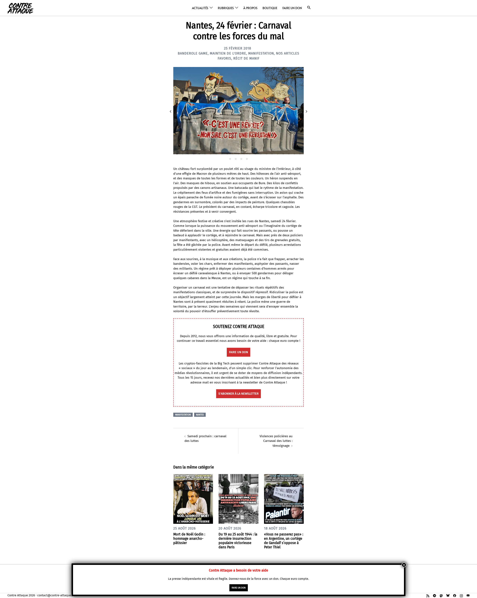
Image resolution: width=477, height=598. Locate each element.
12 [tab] (238, 154)
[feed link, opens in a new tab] (427, 595)
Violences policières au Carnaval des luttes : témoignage (276, 441)
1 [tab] (177, 154)
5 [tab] (199, 154)
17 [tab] (266, 154)
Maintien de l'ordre (228, 53)
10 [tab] (227, 154)
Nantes (200, 414)
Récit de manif (246, 58)
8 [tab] (216, 154)
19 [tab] (277, 154)
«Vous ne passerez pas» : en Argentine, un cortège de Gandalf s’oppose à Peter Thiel (283, 540)
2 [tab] (182, 154)
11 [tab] (233, 154)
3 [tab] (188, 154)
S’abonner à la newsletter (238, 393)
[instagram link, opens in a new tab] (461, 595)
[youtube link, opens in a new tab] (468, 595)
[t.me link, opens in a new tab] (434, 595)
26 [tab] (241, 159)
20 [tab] (283, 154)
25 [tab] (236, 159)
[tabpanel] (238, 110)
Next (306, 111)
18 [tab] (272, 154)
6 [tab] (205, 154)
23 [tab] (300, 154)
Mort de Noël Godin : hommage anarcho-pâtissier (189, 538)
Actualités (200, 8)
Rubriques (226, 8)
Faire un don (292, 8)
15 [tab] (255, 154)
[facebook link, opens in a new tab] (454, 595)
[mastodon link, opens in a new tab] (441, 595)
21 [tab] (289, 154)
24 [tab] (230, 159)
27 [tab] (247, 159)
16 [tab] (261, 154)
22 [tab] (294, 154)
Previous (170, 111)
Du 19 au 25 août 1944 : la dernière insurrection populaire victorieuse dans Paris (238, 540)
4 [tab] (194, 154)
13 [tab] (244, 154)
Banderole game (193, 53)
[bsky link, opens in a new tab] (447, 595)
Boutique (270, 8)
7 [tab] (210, 154)
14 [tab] (250, 154)
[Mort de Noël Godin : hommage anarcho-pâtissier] (193, 499)
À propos (250, 8)
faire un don (238, 352)
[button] (309, 7)
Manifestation (261, 53)
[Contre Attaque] (20, 8)
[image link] (238, 110)
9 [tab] (222, 154)
